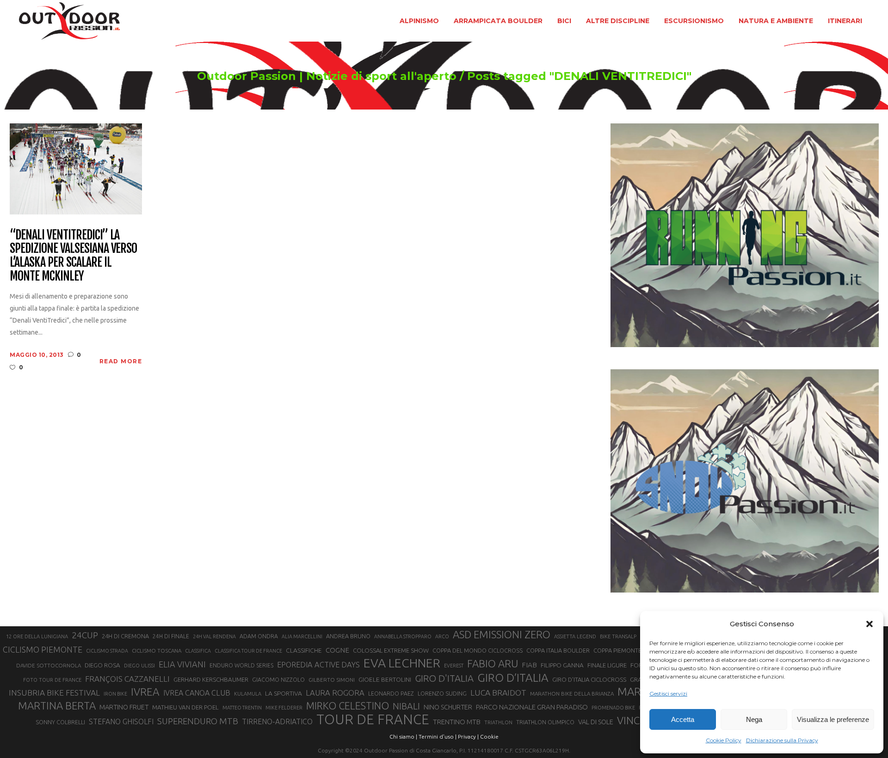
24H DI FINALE (171, 636)
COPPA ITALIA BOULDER (558, 650)
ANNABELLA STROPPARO (403, 636)
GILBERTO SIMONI (331, 680)
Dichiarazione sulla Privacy (782, 740)
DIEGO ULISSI (139, 665)
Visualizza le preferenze (833, 719)
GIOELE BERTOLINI (384, 679)
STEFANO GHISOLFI (121, 721)
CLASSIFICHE (304, 650)
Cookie (489, 737)
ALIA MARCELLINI (302, 636)
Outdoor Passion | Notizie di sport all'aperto (326, 76)
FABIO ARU (492, 663)
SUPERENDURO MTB (197, 721)
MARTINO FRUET (123, 707)
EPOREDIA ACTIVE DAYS (318, 664)
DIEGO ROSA (102, 665)
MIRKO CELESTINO (347, 705)
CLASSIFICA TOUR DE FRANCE (248, 651)
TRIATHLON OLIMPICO (545, 722)
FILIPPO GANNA (562, 665)
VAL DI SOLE (595, 722)
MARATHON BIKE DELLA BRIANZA (572, 694)
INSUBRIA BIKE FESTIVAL (54, 692)
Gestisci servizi (668, 693)
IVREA (145, 691)
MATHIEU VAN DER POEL (185, 707)
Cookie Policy (723, 740)
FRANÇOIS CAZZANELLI (127, 678)
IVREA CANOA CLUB (196, 693)
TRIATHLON (498, 722)
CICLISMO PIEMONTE (42, 649)
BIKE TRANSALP (618, 636)
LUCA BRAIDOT (498, 692)
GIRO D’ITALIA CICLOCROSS (589, 679)
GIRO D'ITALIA (444, 678)
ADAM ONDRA (259, 636)
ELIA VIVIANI (182, 664)
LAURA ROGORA (335, 692)
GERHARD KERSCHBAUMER (210, 679)
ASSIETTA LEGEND (575, 636)
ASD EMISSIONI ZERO (501, 634)
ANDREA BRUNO (348, 636)
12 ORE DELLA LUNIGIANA (37, 636)
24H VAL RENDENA (214, 636)
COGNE (337, 650)
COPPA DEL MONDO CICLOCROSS (477, 650)
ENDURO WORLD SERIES (241, 665)
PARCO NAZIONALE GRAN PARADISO (532, 707)
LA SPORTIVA (283, 693)
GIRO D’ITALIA (513, 678)
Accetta (682, 719)
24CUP (85, 635)
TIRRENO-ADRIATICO (277, 721)
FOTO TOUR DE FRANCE (52, 680)
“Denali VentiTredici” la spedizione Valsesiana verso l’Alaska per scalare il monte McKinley (73, 256)
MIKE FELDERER (283, 707)
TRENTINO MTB (457, 722)
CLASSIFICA (198, 651)
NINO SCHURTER (448, 707)
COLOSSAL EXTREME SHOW (391, 650)
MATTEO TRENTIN (242, 707)
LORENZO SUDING (442, 693)
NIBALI (406, 706)
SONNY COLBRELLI (60, 722)
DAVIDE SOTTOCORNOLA (48, 665)
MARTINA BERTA (57, 705)
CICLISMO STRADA (107, 651)
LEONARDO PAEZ (391, 694)
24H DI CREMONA (125, 636)
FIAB (529, 665)
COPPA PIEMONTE (617, 650)
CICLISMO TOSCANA (156, 651)
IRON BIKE (115, 694)
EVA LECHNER (402, 663)
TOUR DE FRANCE (372, 720)
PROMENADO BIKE (613, 707)
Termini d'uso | (437, 737)
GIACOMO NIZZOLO (278, 680)
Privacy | (468, 737)
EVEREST (453, 665)
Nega (754, 719)
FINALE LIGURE (607, 665)
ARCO (442, 636)
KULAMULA (247, 694)
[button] (869, 624)
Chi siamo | (403, 737)
